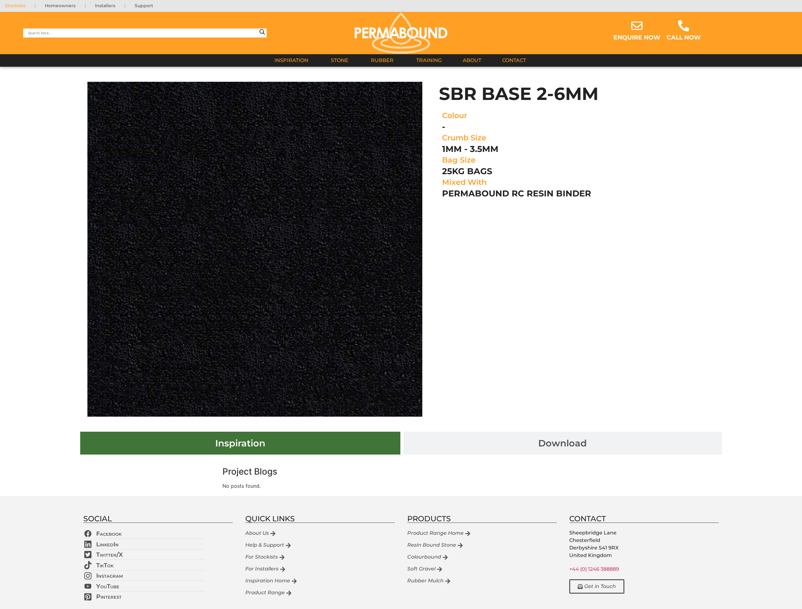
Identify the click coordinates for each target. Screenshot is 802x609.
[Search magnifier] (262, 33)
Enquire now (636, 37)
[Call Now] (683, 25)
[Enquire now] (637, 25)
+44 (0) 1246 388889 (594, 569)
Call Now (684, 37)
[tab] (240, 443)
